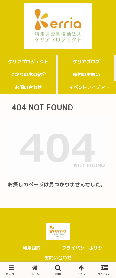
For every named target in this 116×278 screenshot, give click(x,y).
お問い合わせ (58, 257)
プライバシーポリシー (84, 248)
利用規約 (32, 248)
